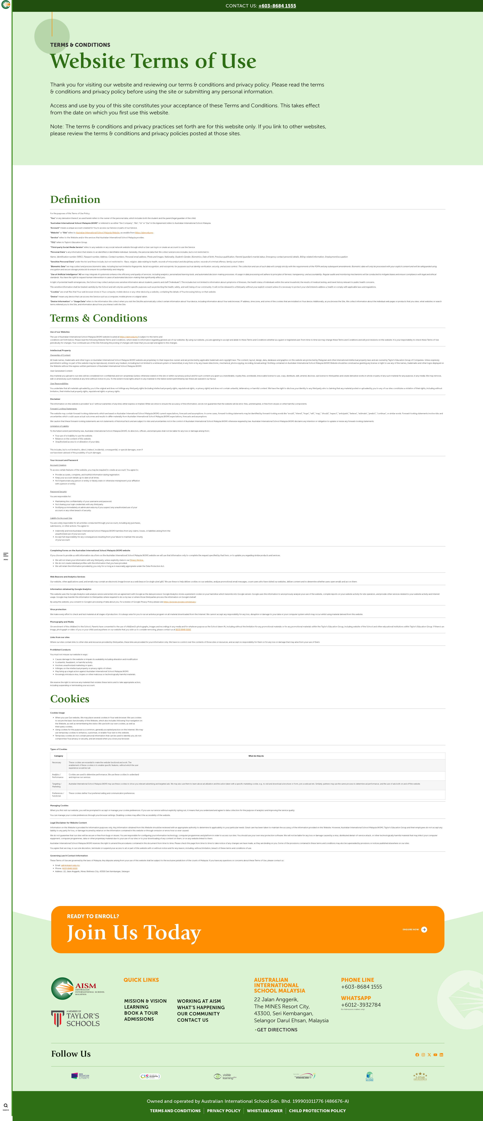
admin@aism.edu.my (70, 865)
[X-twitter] (429, 1055)
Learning (136, 1007)
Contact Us (192, 1020)
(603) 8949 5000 (183, 629)
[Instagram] (423, 1055)
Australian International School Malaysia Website (97, 232)
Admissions (139, 1019)
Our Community (198, 1014)
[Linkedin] (441, 1055)
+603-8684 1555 (361, 987)
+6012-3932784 (361, 1005)
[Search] (6, 1106)
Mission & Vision (145, 1001)
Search (6, 1110)
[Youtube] (435, 1055)
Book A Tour (141, 1013)
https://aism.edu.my (144, 232)
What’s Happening (201, 1007)
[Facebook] (417, 1055)
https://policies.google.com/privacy (180, 602)
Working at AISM (199, 1001)
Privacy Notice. (137, 560)
